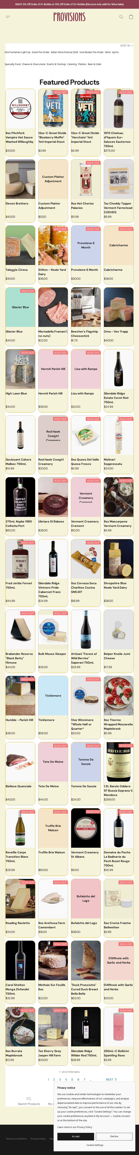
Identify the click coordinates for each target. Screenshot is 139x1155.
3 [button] (60, 1079)
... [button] (90, 1079)
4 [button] (66, 1079)
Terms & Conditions (16, 1139)
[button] (69, 17)
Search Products (29, 1104)
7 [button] (84, 1079)
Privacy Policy (38, 1139)
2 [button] (54, 1079)
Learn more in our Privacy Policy (74, 1127)
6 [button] (78, 1079)
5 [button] (72, 1079)
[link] (94, 1144)
